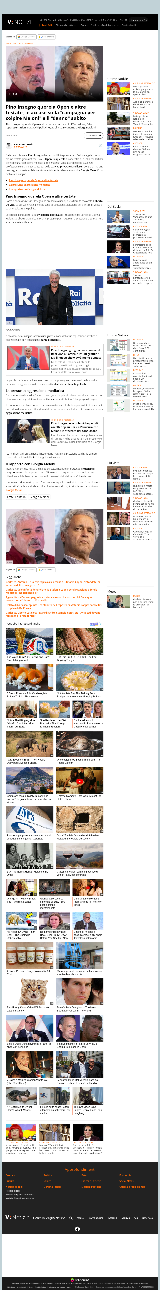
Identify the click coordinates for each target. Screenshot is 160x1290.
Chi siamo (11, 1287)
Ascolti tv (95, 25)
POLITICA (75, 20)
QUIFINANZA (120, 1283)
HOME (8, 43)
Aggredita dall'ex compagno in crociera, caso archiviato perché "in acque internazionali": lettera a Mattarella (49, 599)
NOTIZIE (24, 22)
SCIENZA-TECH (110, 20)
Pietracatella (61, 25)
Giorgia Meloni (14, 490)
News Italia (147, 1218)
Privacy (30, 1287)
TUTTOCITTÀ (92, 1283)
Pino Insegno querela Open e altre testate (33, 180)
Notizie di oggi (14, 1186)
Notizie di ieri (13, 1190)
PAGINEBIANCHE (78, 1283)
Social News (126, 1181)
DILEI (101, 1283)
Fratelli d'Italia (16, 497)
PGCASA (66, 1283)
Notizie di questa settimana (20, 1194)
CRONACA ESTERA (141, 113)
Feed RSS (80, 1218)
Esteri (84, 1175)
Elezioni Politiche (91, 1186)
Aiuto (69, 1287)
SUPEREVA (143, 1283)
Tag (136, 1218)
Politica (48, 1175)
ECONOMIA (87, 20)
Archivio (126, 1218)
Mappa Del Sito (96, 1218)
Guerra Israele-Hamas (132, 1186)
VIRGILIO (24, 1283)
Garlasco (74, 25)
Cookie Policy (40, 1287)
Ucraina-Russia (52, 1186)
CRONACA (63, 20)
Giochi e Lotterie (91, 1181)
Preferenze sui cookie (56, 1287)
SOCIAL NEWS (139, 211)
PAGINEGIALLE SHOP (52, 1283)
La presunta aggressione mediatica (29, 184)
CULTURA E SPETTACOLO (24, 43)
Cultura (10, 1181)
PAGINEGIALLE (35, 1283)
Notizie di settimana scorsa (20, 1198)
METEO (136, 596)
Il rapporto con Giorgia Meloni (27, 189)
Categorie (112, 1218)
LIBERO (15, 1283)
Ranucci (84, 25)
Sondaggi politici (129, 25)
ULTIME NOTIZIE (48, 20)
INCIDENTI (137, 128)
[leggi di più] (100, 146)
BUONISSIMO (132, 1283)
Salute (47, 1181)
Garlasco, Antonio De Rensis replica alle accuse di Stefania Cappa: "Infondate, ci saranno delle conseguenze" (53, 583)
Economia (125, 1175)
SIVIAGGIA (108, 1283)
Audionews (137, 19)
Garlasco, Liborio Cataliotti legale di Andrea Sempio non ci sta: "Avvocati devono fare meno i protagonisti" (53, 614)
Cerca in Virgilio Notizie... (50, 1218)
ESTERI (98, 20)
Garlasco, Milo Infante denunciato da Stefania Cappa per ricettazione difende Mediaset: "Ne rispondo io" (51, 591)
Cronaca (10, 1175)
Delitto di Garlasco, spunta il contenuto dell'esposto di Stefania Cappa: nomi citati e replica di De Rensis (54, 606)
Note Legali (21, 1287)
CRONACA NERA (140, 226)
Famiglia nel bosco (110, 25)
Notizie (21, 1217)
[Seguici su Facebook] (77, 1230)
